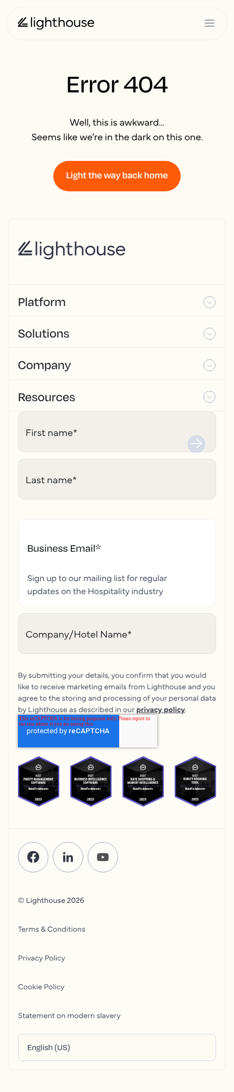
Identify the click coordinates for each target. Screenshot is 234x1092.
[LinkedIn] (68, 857)
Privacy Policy (41, 957)
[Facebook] (33, 857)
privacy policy (160, 708)
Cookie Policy (41, 986)
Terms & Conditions (51, 928)
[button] (117, 300)
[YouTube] (103, 857)
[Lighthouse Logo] (56, 23)
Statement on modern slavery (69, 1014)
